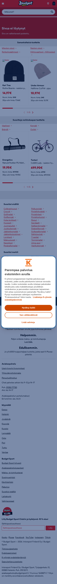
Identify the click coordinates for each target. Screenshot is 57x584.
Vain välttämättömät (28, 315)
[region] (28, 292)
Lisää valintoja (28, 322)
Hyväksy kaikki (28, 308)
